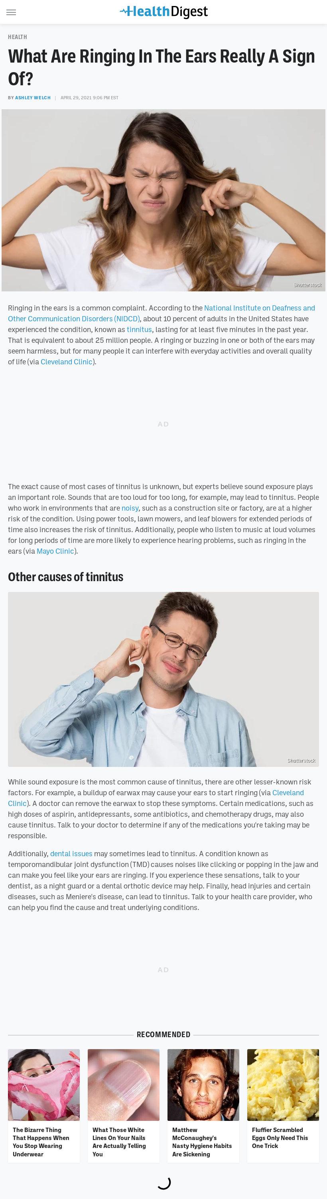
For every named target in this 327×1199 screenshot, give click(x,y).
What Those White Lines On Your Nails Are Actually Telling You (119, 1142)
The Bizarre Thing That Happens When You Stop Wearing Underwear (41, 1142)
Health (18, 37)
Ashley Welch (33, 97)
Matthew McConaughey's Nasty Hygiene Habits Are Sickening (202, 1142)
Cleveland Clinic (67, 361)
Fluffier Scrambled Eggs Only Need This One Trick (280, 1138)
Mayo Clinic (55, 550)
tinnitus (139, 329)
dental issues (71, 853)
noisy (130, 507)
